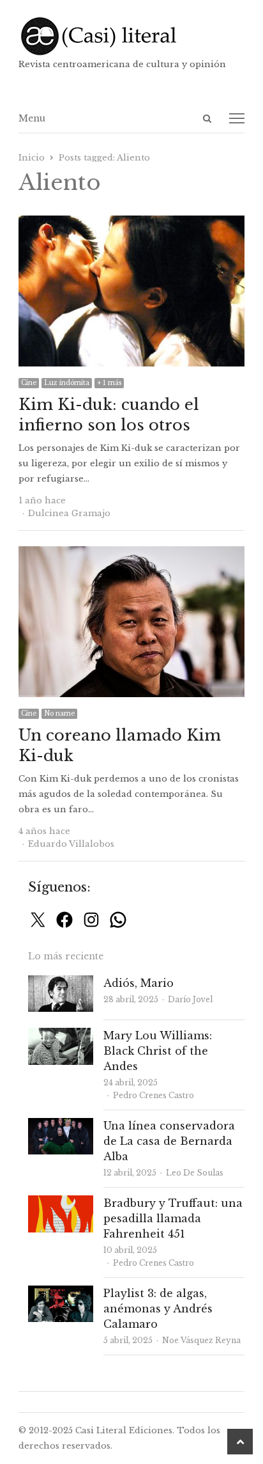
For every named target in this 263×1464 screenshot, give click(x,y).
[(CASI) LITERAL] (131, 36)
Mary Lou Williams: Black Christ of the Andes (157, 1051)
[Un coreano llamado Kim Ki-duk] (131, 553)
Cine (28, 383)
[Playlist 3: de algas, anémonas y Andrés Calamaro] (60, 1292)
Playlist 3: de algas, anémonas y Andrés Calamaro (158, 1308)
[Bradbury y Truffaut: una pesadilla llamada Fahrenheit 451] (60, 1202)
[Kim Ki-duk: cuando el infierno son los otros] (131, 222)
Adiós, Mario (138, 983)
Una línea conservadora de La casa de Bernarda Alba (169, 1141)
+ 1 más (109, 383)
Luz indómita (66, 383)
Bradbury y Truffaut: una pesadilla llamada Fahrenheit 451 (173, 1218)
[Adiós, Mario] (60, 982)
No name (59, 713)
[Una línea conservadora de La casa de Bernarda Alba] (60, 1125)
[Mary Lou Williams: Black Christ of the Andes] (60, 1035)
